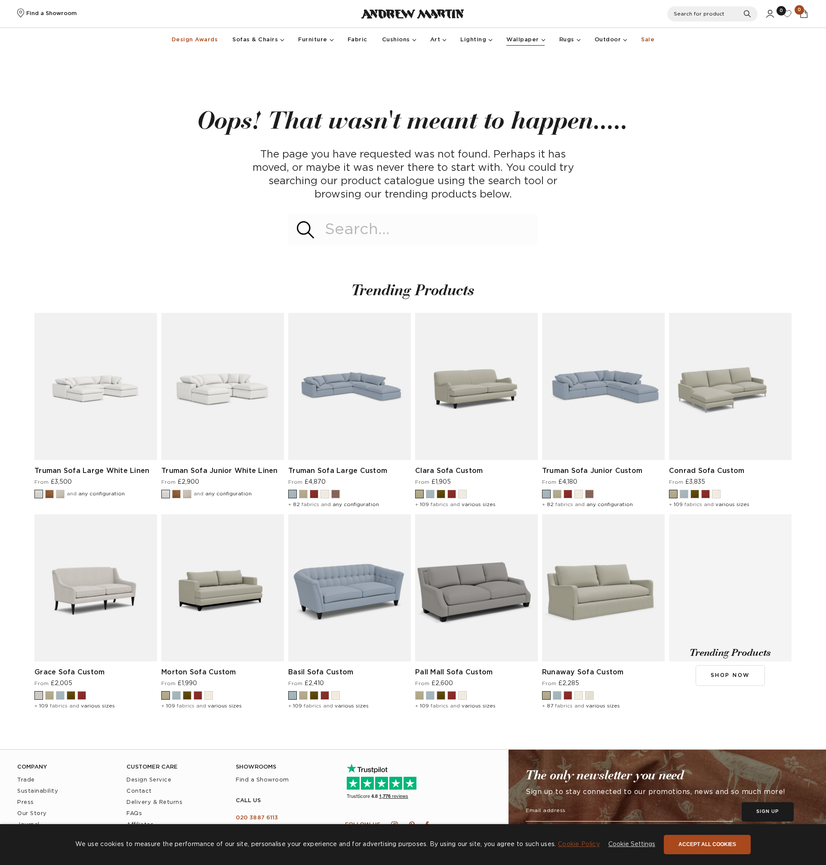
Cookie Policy (579, 844)
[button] (631, 845)
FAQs (134, 813)
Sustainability (37, 791)
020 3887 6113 (257, 818)
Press (25, 802)
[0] (787, 14)
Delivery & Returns (154, 802)
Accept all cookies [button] (707, 844)
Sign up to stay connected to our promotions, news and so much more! (656, 792)
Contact (139, 791)
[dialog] (413, 844)
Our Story (32, 813)
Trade (26, 780)
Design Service (148, 780)
